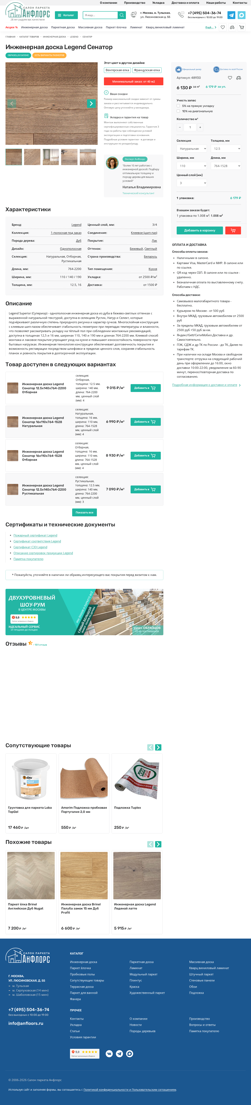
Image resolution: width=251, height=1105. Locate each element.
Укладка (158, 3)
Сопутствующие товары (87, 980)
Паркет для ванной (84, 993)
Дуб (78, 240)
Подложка (196, 993)
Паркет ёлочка (116, 27)
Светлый (151, 249)
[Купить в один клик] (233, 230)
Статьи (75, 1031)
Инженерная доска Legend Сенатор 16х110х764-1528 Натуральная (43, 422)
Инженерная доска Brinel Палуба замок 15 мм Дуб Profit (81, 908)
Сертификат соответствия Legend (37, 541)
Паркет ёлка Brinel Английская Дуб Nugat (25, 906)
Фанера (75, 999)
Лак (154, 240)
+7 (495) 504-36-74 (204, 13)
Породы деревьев (143, 1031)
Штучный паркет (201, 974)
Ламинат (136, 27)
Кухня (153, 269)
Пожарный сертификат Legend (35, 535)
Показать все (84, 512)
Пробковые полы (82, 974)
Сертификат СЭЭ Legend (30, 547)
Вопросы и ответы (202, 1025)
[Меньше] (180, 127)
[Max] (130, 1054)
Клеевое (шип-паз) (144, 233)
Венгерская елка (117, 70)
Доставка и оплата (185, 3)
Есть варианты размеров (49, 55)
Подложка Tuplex (127, 807)
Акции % (11, 27)
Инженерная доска (34, 27)
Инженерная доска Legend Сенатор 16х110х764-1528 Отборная (43, 456)
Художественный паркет (147, 993)
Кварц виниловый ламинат (165, 27)
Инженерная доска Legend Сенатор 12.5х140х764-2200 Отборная (44, 388)
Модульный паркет (143, 974)
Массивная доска (90, 27)
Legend (76, 225)
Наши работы (216, 3)
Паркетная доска (63, 27)
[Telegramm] (119, 1054)
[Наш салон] (84, 612)
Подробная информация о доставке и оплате (204, 385)
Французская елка (147, 70)
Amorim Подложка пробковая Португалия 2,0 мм (84, 810)
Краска (134, 986)
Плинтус (136, 980)
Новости (136, 1025)
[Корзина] (242, 27)
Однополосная (70, 249)
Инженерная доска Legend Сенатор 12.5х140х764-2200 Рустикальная (44, 490)
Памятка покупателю (28, 559)
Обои (193, 986)
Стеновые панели (202, 980)
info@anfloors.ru (25, 1023)
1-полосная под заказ (66, 233)
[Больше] (200, 127)
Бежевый (136, 249)
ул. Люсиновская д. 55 (155, 15)
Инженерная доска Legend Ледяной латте (135, 906)
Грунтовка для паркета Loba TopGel (30, 810)
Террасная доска (82, 986)
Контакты (240, 3)
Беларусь (150, 256)
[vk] (109, 1054)
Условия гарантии (83, 1037)
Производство (134, 3)
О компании (108, 3)
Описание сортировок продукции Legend (43, 553)
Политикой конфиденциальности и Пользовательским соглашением (130, 1089)
